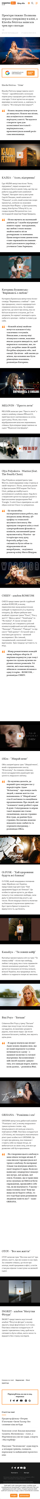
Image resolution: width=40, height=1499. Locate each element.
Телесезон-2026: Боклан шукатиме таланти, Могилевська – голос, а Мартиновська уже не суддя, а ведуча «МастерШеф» (20, 1435)
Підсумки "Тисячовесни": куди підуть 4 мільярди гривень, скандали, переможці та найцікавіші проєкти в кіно (20, 1451)
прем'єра (5, 1383)
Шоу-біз (21, 3)
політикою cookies (31, 1490)
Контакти (14, 1473)
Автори (26, 1473)
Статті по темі (8, 1412)
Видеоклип (20, 1380)
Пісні (28, 1380)
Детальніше (24, 1495)
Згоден (13, 1495)
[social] (10, 1400)
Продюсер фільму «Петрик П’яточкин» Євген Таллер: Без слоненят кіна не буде (16, 1421)
